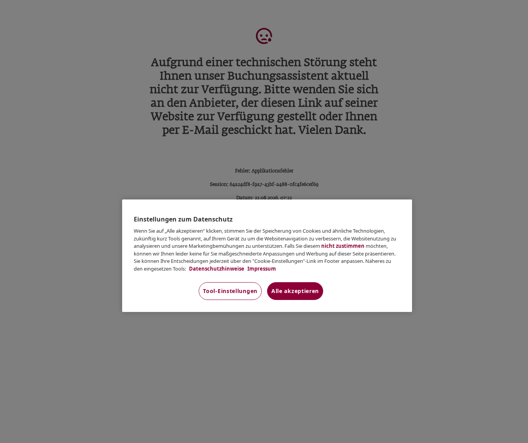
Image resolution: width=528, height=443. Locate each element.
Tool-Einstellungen (230, 291)
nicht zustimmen (342, 245)
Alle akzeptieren (295, 291)
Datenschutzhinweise (216, 268)
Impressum (261, 268)
